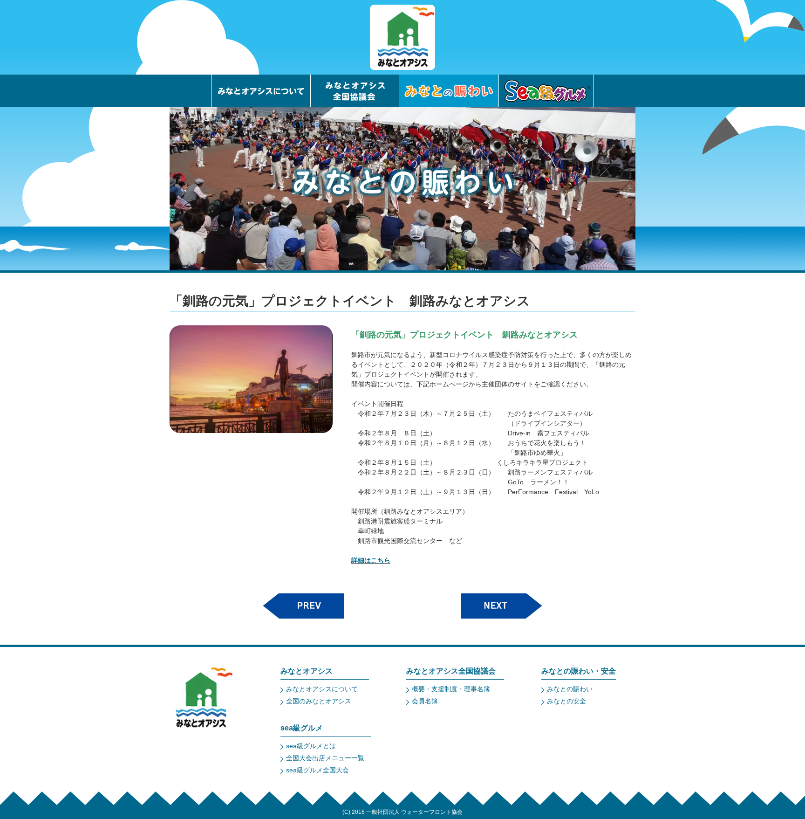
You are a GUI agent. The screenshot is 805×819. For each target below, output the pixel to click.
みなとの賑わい (570, 689)
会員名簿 (425, 701)
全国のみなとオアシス (318, 701)
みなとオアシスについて (322, 689)
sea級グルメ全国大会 (317, 770)
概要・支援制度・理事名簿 (451, 689)
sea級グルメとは (311, 746)
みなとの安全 (566, 701)
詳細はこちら (370, 560)
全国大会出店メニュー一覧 (325, 758)
